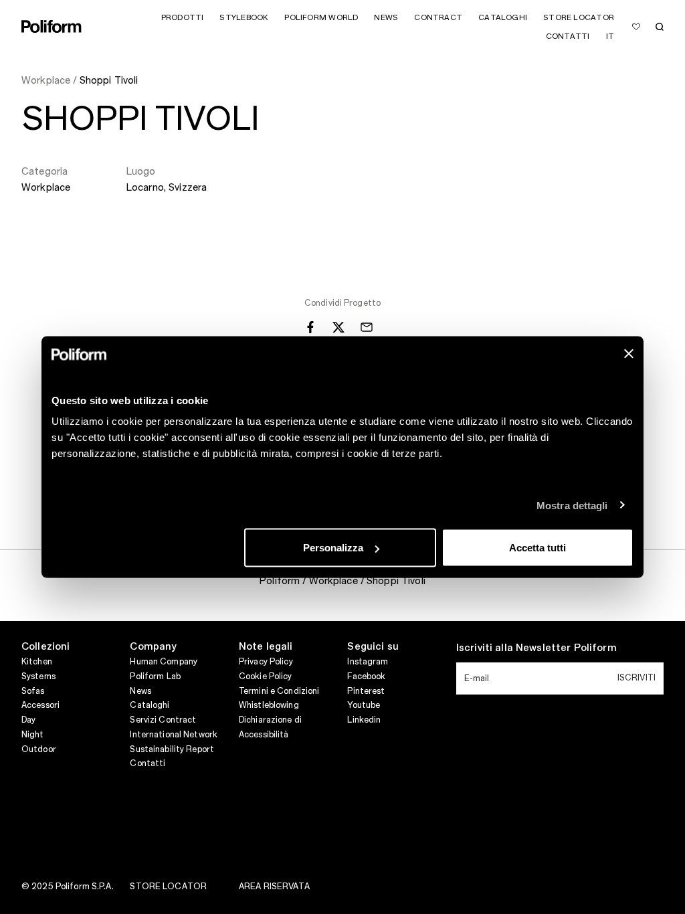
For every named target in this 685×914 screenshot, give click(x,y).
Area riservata (274, 887)
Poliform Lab (155, 676)
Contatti (147, 763)
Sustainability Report (172, 749)
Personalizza (333, 547)
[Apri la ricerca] (660, 27)
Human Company (163, 662)
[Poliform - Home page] (51, 26)
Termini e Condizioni (279, 691)
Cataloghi (149, 705)
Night (32, 735)
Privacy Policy (266, 662)
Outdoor (38, 749)
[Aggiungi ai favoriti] (636, 27)
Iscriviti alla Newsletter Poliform (536, 648)
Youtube (363, 705)
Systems (38, 676)
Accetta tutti (537, 547)
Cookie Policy (265, 676)
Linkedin (364, 720)
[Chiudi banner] (628, 354)
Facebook (366, 676)
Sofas (33, 691)
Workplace (45, 188)
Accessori (40, 705)
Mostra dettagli (572, 505)
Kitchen (36, 662)
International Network (173, 735)
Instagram (367, 662)
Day (28, 720)
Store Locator (168, 887)
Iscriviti (636, 678)
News (140, 691)
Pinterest (366, 691)
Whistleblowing (269, 705)
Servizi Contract (163, 720)
